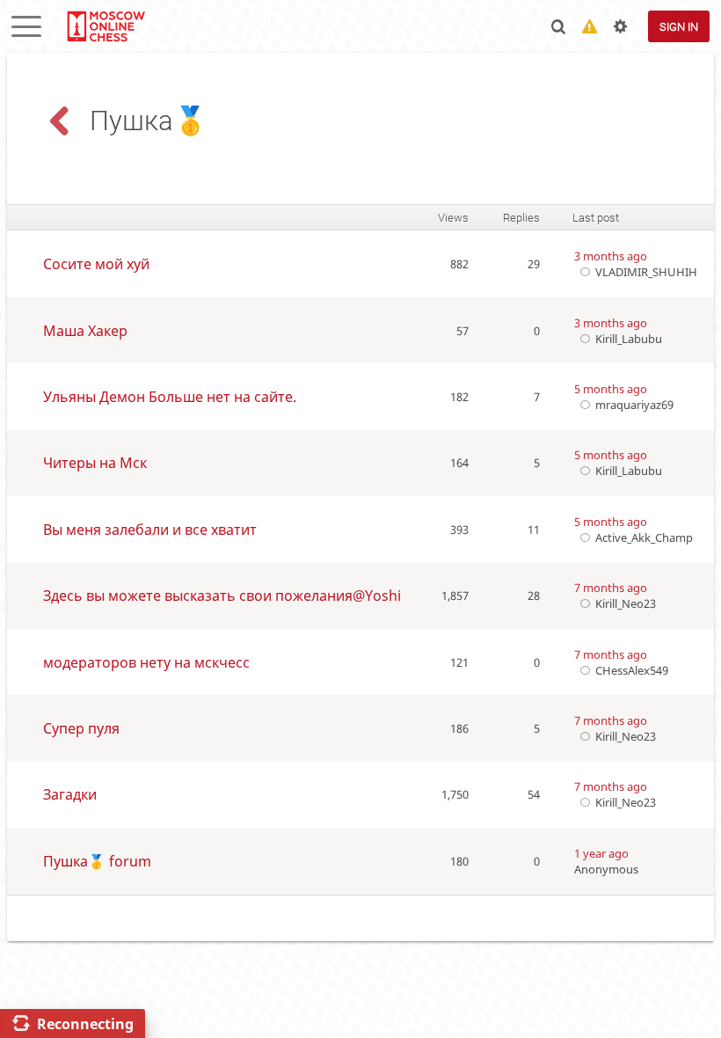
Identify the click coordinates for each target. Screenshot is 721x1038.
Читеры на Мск (95, 462)
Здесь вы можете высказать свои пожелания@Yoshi (222, 595)
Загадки (70, 794)
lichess (105, 26)
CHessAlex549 (631, 670)
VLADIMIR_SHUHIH (646, 272)
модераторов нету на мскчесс (146, 662)
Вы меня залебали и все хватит (150, 529)
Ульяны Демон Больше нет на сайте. (169, 396)
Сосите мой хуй (96, 264)
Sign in (678, 26)
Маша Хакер (85, 330)
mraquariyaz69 (634, 405)
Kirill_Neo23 (625, 603)
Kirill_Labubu (628, 339)
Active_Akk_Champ (644, 537)
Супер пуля (81, 728)
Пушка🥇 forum (97, 861)
